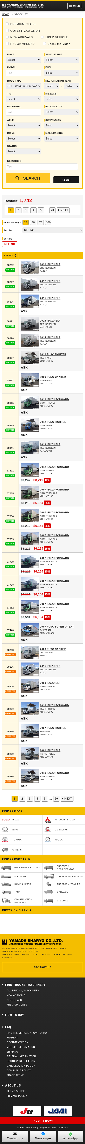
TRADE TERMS (15, 1075)
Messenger (43, 1138)
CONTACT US (42, 967)
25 (25, 222)
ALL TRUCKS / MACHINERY (23, 990)
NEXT (64, 210)
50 (33, 222)
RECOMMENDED (22, 43)
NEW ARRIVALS (21, 37)
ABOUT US (13, 1085)
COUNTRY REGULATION (21, 1061)
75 (40, 222)
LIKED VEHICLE (56, 37)
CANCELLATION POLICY (21, 1065)
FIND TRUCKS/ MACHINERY (25, 985)
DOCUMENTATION (17, 1042)
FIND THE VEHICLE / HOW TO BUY (27, 1033)
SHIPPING (12, 1051)
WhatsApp (70, 1138)
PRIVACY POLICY (17, 1096)
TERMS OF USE (16, 1091)
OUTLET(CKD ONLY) (25, 30)
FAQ (8, 1027)
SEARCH (31, 178)
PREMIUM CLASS (22, 24)
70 (52, 210)
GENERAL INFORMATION (21, 1056)
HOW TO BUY (14, 1015)
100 (48, 222)
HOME (5, 14)
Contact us (15, 1138)
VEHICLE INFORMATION (21, 1047)
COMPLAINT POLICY (19, 1070)
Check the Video (59, 43)
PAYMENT (12, 1037)
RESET (66, 179)
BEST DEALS (14, 1000)
